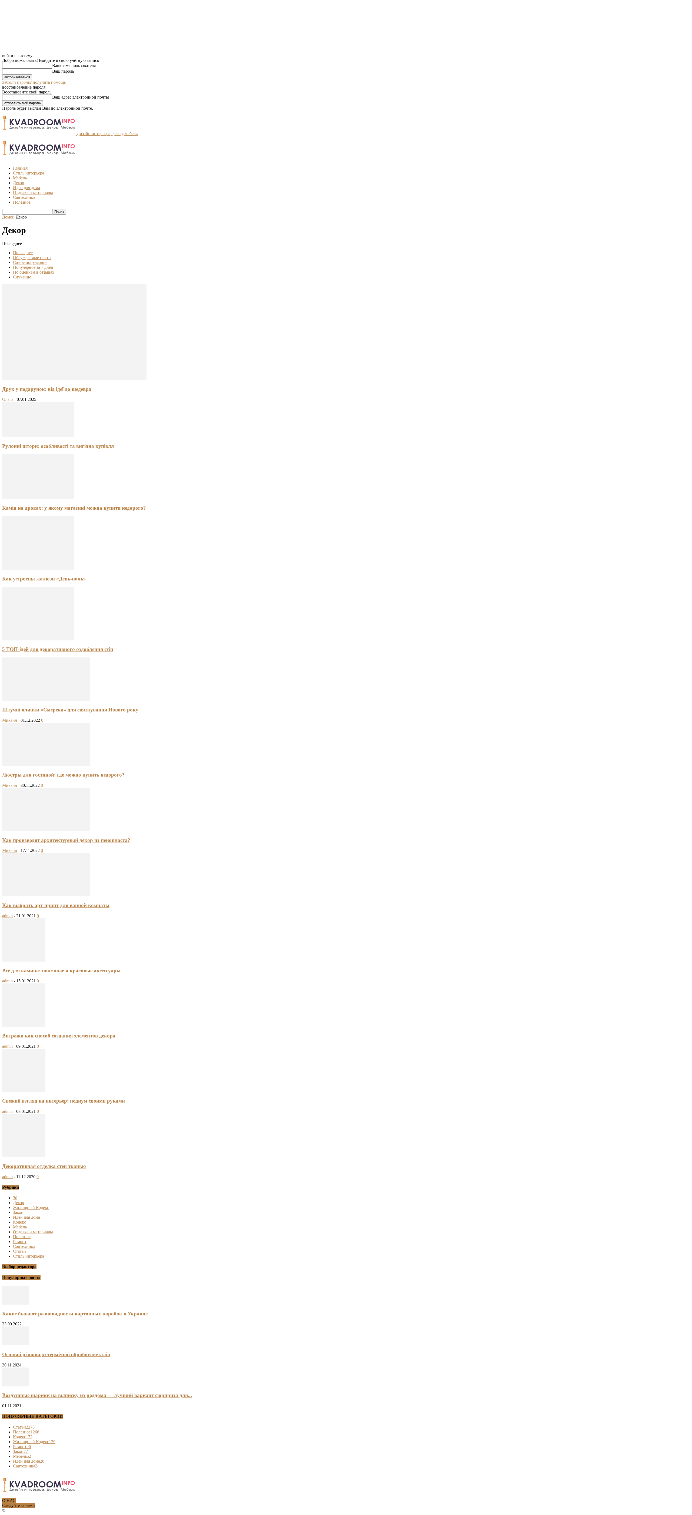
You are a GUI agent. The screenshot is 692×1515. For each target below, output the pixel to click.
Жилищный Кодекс (31, 1207)
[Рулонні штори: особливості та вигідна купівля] (38, 435)
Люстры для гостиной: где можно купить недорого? (63, 775)
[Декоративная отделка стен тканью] (23, 1155)
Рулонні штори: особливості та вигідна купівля (58, 446)
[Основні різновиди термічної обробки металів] (15, 1344)
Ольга (7, 399)
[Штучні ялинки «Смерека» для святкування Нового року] (46, 699)
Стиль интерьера (28, 173)
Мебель (20, 178)
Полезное (22, 202)
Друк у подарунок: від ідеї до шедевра (46, 389)
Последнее (23, 252)
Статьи (19, 1251)
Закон (18, 1212)
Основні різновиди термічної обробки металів (56, 1354)
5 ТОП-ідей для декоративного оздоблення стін (57, 649)
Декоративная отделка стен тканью (44, 1166)
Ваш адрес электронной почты (80, 97)
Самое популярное (30, 262)
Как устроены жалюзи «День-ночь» (44, 579)
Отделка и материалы (33, 192)
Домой (8, 217)
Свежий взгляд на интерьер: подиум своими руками (63, 1101)
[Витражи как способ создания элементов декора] (23, 1025)
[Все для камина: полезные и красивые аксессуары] (23, 960)
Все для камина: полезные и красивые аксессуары (61, 970)
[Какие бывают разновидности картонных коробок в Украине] (15, 1303)
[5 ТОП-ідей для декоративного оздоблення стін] (38, 639)
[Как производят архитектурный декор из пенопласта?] (46, 829)
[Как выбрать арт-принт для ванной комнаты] (46, 894)
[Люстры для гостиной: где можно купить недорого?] (46, 764)
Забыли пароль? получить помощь (34, 82)
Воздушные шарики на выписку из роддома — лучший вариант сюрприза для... (97, 1395)
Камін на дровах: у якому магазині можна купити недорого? (74, 508)
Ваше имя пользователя (74, 65)
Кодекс (19, 1222)
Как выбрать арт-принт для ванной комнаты (55, 905)
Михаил (9, 720)
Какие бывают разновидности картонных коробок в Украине (75, 1313)
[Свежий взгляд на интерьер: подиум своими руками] (23, 1090)
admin (7, 915)
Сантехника (24, 197)
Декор (18, 182)
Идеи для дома (26, 187)
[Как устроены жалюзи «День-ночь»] (38, 568)
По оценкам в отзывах (33, 272)
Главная (20, 168)
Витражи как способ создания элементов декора (58, 1036)
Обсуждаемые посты (32, 257)
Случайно (22, 277)
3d (15, 1197)
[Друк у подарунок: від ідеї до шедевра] (74, 378)
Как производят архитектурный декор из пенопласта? (66, 840)
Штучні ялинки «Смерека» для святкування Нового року (70, 710)
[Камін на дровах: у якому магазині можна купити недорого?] (38, 497)
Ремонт (19, 1241)
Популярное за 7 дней (33, 267)
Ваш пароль (63, 71)
